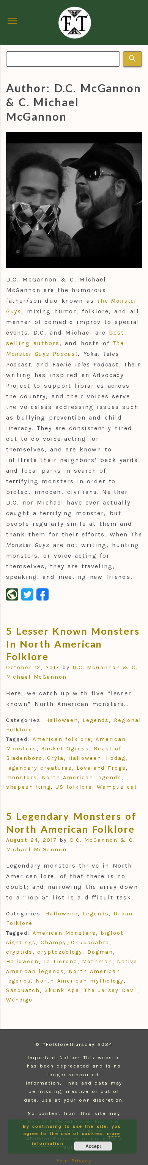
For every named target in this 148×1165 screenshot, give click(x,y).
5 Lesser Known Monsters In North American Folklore (73, 643)
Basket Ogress (65, 748)
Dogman (100, 952)
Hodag (116, 758)
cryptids (19, 952)
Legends (96, 720)
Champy (53, 942)
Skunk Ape (61, 990)
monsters (21, 777)
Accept (93, 1146)
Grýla (55, 758)
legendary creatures (39, 768)
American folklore (62, 739)
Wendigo (19, 1000)
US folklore (73, 787)
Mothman (97, 961)
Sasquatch (23, 990)
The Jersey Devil (111, 990)
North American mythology (79, 981)
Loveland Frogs (101, 768)
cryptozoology (59, 952)
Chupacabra (90, 942)
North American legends (81, 777)
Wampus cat (117, 787)
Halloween (61, 720)
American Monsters (64, 933)
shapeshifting (28, 787)
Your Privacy (74, 1160)
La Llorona (60, 961)
